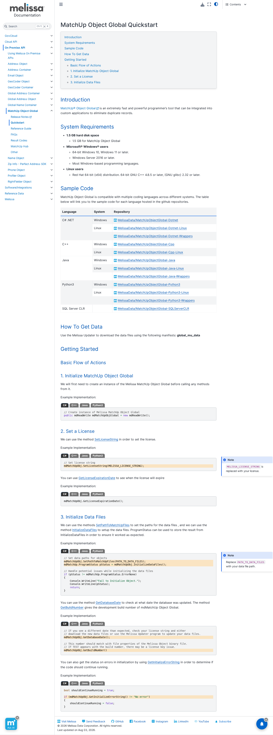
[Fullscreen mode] (209, 4)
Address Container (19, 69)
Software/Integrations (18, 187)
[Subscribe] (261, 723)
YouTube (204, 721)
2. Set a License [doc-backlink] (78, 431)
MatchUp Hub (19, 146)
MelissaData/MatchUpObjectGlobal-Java (146, 260)
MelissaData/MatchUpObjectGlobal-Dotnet (148, 220)
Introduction (73, 37)
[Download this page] (202, 4)
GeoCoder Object (19, 81)
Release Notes (20, 116)
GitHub (119, 721)
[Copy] (212, 411)
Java (85, 405)
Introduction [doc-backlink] (75, 99)
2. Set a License (81, 76)
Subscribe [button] (225, 721)
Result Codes (19, 140)
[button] (27, 10)
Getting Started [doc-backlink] (79, 349)
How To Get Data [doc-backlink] (82, 327)
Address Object (17, 63)
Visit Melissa (68, 721)
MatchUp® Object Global (78, 108)
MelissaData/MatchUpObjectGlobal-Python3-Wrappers (156, 300)
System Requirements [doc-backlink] (87, 127)
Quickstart (17, 122)
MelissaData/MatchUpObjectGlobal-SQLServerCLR (153, 308)
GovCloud (11, 35)
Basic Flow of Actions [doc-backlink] (83, 362)
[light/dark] (216, 4)
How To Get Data (76, 54)
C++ (74, 405)
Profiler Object (16, 175)
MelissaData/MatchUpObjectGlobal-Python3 (149, 284)
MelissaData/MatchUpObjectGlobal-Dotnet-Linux (152, 228)
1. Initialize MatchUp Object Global (94, 71)
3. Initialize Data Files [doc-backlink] (83, 517)
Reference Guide (21, 128)
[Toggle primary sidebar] (61, 4)
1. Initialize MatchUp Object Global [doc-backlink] (97, 375)
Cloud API (11, 41)
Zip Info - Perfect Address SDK (27, 163)
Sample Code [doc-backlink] (77, 188)
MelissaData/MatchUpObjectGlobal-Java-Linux (151, 268)
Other (14, 152)
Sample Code (73, 48)
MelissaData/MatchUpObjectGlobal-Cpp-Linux (150, 252)
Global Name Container (22, 104)
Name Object (16, 158)
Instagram (162, 721)
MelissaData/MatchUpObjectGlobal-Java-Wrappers (154, 276)
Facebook (140, 721)
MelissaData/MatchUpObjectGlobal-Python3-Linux (153, 292)
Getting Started (75, 59)
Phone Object (16, 169)
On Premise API (15, 47)
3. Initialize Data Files (85, 82)
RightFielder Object (19, 181)
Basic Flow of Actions (85, 65)
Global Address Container (24, 93)
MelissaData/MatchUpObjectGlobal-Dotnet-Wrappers (155, 236)
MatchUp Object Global (23, 110)
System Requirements (79, 43)
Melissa (9, 199)
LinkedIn (183, 721)
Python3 (98, 405)
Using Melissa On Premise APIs (24, 55)
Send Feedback (95, 721)
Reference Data (14, 193)
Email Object (15, 75)
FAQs (14, 134)
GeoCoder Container (20, 87)
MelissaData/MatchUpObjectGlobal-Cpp (146, 244)
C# (64, 405)
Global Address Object (22, 99)
